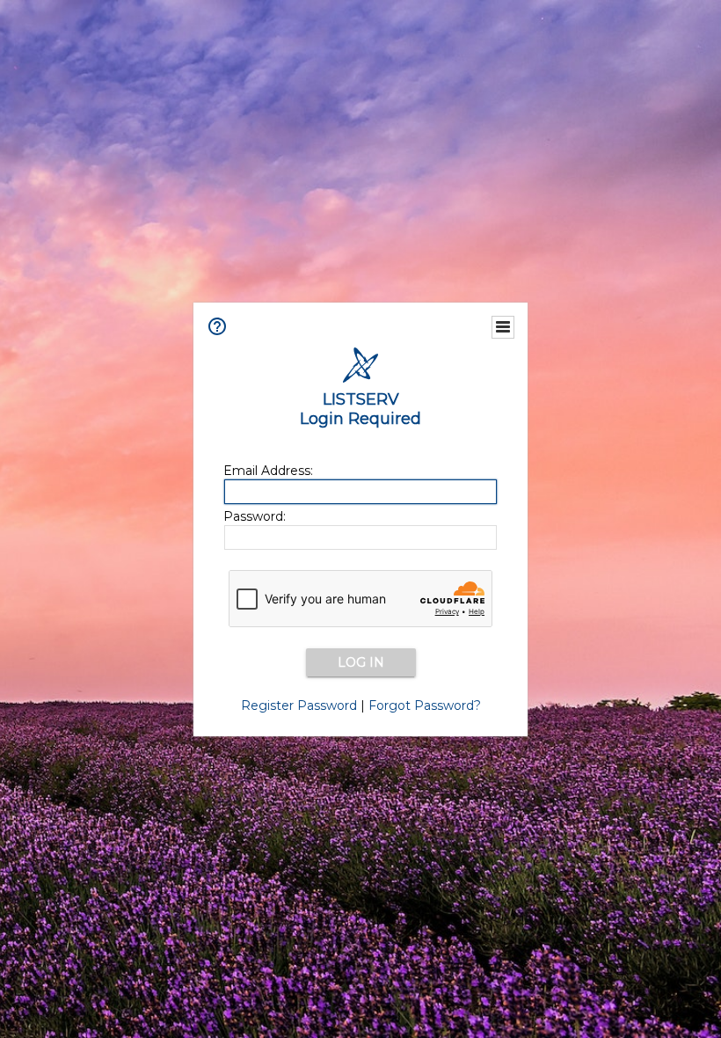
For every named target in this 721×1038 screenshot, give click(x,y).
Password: (254, 516)
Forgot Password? (424, 705)
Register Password (299, 705)
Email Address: (268, 471)
